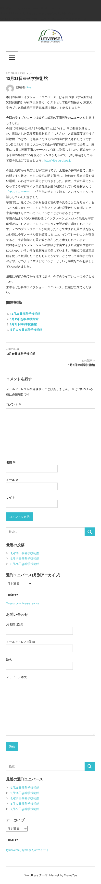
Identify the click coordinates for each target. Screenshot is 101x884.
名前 (11, 462)
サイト (10, 497)
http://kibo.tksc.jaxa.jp (57, 160)
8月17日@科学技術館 (25, 803)
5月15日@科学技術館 (24, 319)
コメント (14, 404)
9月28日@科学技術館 (25, 553)
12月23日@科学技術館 (25, 313)
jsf (31, 73)
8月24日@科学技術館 (25, 563)
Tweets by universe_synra (22, 603)
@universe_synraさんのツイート (27, 850)
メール (12, 479)
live (28, 87)
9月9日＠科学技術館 (23, 324)
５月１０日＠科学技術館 (26, 329)
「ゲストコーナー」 (19, 191)
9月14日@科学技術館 (25, 558)
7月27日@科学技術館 (25, 809)
